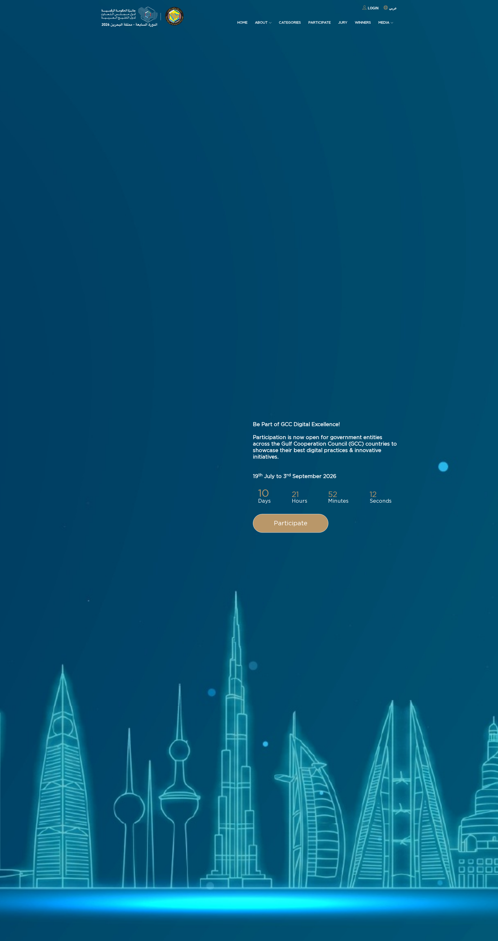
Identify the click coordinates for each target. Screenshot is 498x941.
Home (242, 22)
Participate (319, 22)
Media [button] (383, 22)
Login (373, 8)
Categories (290, 22)
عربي (393, 8)
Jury (342, 22)
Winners (363, 22)
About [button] (261, 22)
